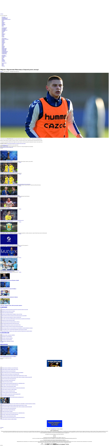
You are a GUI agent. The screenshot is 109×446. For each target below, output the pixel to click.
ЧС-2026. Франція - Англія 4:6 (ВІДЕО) (6, 336)
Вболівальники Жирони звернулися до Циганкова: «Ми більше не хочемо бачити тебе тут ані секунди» (15, 184)
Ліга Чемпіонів (4, 28)
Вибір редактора (4, 344)
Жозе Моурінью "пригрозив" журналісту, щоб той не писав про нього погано (11, 326)
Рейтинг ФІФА (4, 49)
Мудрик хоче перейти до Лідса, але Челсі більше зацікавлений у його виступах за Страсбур (13, 329)
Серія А (3, 36)
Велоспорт (3, 42)
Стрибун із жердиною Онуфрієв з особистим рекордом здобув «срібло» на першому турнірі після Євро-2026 (16, 406)
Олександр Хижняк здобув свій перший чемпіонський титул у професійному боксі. (12, 383)
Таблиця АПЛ (4, 50)
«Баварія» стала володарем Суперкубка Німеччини (7, 380)
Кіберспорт (3, 24)
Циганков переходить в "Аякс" (4, 207)
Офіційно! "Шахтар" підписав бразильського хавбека (8, 386)
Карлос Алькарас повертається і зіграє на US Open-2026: (8, 392)
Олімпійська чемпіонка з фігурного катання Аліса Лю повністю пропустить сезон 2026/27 (13, 315)
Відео (3, 26)
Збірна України (4, 38)
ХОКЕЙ (3, 59)
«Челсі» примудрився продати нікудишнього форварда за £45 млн (10, 321)
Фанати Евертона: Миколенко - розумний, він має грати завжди (16, 143)
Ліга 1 (3, 35)
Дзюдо (3, 43)
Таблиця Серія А (4, 53)
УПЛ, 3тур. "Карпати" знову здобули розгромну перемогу (11, 305)
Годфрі (10, 147)
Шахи (3, 44)
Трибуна (3, 46)
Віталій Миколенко (3, 147)
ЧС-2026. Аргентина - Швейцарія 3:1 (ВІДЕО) (7, 341)
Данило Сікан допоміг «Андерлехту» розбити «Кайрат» (8, 389)
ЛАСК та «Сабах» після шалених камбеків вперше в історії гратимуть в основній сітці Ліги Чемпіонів (15, 318)
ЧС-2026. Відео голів (4, 332)
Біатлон (3, 41)
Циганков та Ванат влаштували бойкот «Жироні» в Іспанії (8, 172)
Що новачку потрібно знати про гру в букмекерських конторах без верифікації (11, 372)
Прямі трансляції (4, 27)
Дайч (12, 147)
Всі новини (3, 55)
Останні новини (3, 307)
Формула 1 (3, 22)
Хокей (3, 23)
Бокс (2, 58)
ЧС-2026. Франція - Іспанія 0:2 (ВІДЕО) (6, 339)
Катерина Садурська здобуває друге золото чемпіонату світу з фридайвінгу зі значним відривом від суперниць (17, 403)
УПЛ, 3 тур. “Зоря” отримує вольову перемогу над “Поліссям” (9, 244)
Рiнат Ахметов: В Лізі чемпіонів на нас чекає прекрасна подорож (9, 195)
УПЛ (2, 32)
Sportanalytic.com (5, 145)
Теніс (3, 21)
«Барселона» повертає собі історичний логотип (7, 395)
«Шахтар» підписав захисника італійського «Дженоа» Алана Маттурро (10, 317)
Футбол (3, 57)
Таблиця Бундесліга (5, 51)
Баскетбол (3, 60)
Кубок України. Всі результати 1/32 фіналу (6, 160)
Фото (3, 25)
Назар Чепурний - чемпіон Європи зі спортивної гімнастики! (9, 384)
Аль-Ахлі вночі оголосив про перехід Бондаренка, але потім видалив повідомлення (12, 417)
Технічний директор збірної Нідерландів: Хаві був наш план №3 (9, 323)
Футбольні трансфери (5, 39)
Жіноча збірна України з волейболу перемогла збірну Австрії (9, 369)
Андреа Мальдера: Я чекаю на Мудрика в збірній (9, 280)
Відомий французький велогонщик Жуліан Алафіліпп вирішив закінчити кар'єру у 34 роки (13, 375)
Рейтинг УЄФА (4, 48)
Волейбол (3, 40)
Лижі (3, 45)
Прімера (3, 34)
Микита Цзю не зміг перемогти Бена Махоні (6, 312)
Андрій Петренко (9, 162)
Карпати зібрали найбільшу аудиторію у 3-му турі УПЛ (8, 232)
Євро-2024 (3, 30)
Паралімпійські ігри (5, 17)
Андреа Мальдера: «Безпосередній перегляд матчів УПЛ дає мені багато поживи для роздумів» (14, 309)
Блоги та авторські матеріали (6, 19)
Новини (3, 47)
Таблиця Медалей (4, 18)
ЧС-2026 (3, 31)
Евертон (7, 147)
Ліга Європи (4, 29)
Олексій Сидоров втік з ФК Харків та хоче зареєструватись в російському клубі (12, 220)
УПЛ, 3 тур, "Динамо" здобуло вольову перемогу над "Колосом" (9, 270)
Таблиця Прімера (4, 52)
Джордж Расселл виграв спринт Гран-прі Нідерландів (8, 378)
